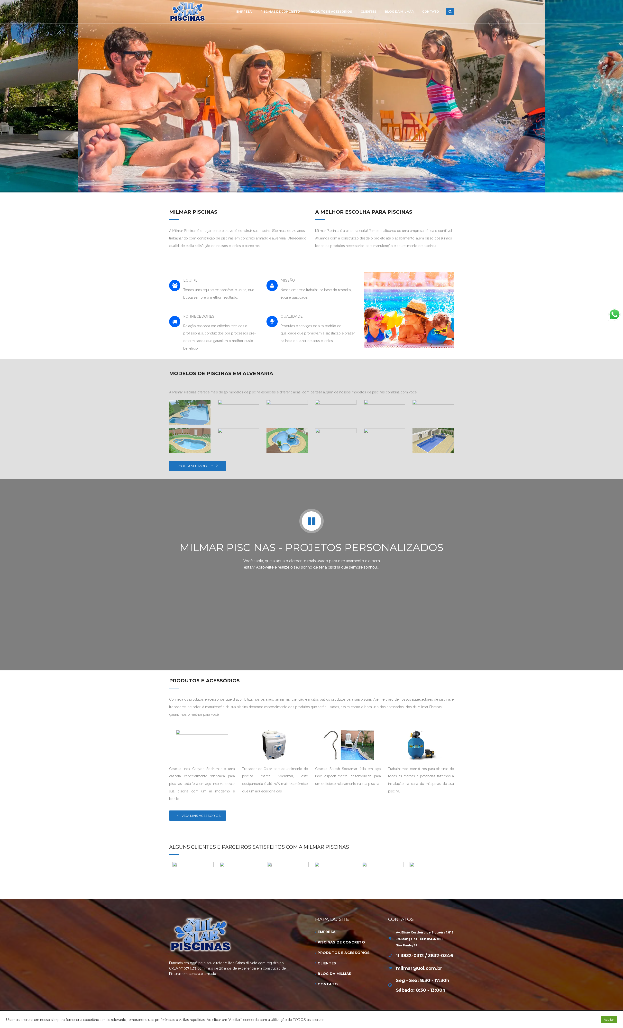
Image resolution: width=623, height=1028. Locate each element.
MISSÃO (288, 280)
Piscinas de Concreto (341, 942)
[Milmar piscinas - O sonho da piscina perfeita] (187, 11)
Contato (328, 984)
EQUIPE (190, 280)
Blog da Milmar (334, 973)
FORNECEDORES (198, 316)
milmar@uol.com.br (419, 968)
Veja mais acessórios (201, 816)
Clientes (327, 963)
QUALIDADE (292, 316)
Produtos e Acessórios (344, 953)
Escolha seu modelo (194, 466)
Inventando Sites (291, 1016)
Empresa (327, 932)
